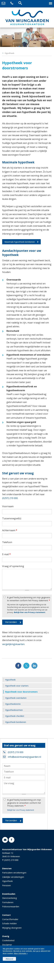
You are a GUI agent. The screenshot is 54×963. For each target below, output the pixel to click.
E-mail (6, 554)
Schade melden (9, 923)
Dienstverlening (9, 898)
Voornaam (8, 506)
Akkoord (9, 959)
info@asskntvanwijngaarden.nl (24, 756)
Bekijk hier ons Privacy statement (29, 612)
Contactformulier (10, 919)
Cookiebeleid (8, 940)
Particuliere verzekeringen (14, 872)
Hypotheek (9, 53)
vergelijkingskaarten (13, 644)
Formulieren (7, 902)
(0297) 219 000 (10, 498)
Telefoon (7, 542)
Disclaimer (7, 944)
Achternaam (9, 530)
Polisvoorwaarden (10, 906)
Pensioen (6, 885)
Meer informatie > (21, 954)
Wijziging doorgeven (12, 927)
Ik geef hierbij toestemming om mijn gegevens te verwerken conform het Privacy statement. (28, 599)
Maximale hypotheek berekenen (19, 241)
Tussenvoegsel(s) (11, 518)
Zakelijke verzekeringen (13, 877)
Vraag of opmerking (13, 566)
